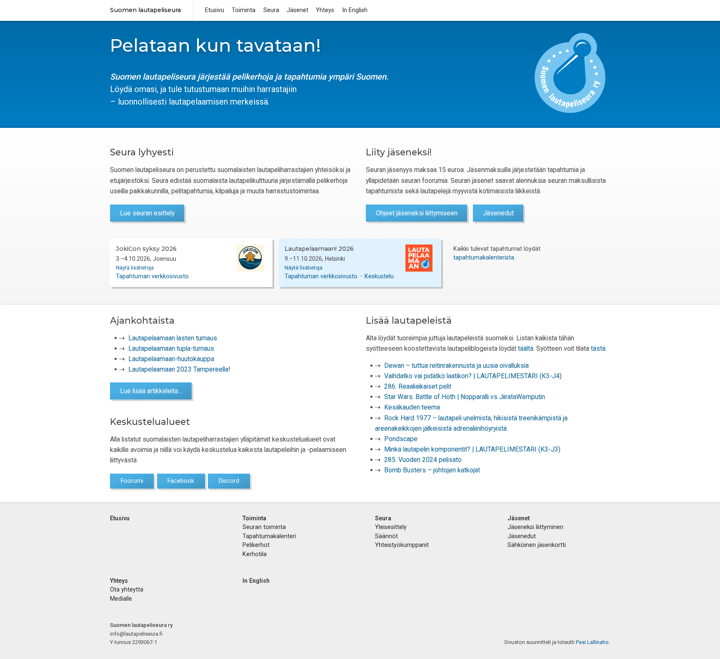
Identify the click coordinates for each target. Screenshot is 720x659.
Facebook (181, 480)
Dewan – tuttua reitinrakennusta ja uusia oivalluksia (456, 365)
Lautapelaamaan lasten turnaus (172, 338)
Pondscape (401, 439)
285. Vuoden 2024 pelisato (423, 460)
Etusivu (214, 10)
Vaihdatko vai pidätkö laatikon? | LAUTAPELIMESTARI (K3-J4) (473, 376)
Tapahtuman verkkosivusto (152, 276)
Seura (271, 10)
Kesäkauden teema (412, 407)
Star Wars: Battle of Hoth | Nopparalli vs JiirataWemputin (464, 397)
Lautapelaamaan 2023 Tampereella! (179, 369)
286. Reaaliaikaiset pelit (417, 386)
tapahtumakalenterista (483, 257)
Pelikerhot (256, 545)
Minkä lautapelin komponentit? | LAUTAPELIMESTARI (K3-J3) (472, 449)
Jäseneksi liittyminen (535, 527)
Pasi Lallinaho (592, 642)
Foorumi (132, 480)
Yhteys (325, 10)
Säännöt (386, 536)
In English (355, 10)
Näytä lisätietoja (135, 268)
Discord (229, 480)
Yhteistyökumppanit (402, 545)
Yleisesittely (391, 527)
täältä (525, 348)
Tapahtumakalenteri (269, 536)
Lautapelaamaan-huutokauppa (171, 359)
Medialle (121, 598)
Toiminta (243, 10)
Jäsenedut (498, 213)
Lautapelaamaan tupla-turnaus (171, 348)
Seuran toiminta (264, 527)
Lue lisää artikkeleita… (151, 391)
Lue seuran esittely (147, 213)
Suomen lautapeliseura (145, 10)
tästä (598, 348)
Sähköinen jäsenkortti (537, 545)
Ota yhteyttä (126, 589)
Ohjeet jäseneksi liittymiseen (417, 213)
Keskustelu (379, 276)
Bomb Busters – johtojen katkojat (432, 470)
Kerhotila (254, 554)
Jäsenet (297, 10)
